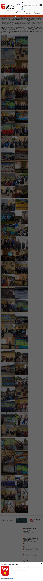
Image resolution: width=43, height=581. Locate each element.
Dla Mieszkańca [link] (22, 16)
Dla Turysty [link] (32, 16)
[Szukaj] (41, 5)
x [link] (41, 563)
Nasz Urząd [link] (13, 16)
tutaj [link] (27, 569)
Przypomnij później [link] (5, 578)
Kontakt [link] (39, 16)
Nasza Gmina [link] (5, 16)
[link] (7, 7)
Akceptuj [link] (10, 578)
